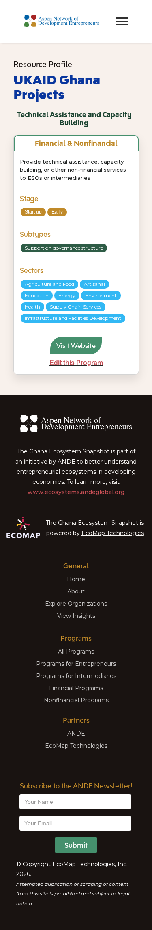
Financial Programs (76, 688)
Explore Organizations (76, 603)
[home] (59, 21)
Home (76, 579)
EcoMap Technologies (112, 533)
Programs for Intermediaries (76, 676)
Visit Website (76, 345)
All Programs (76, 651)
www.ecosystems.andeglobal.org (76, 492)
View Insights (76, 615)
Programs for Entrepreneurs (76, 663)
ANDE (76, 733)
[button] (107, 14)
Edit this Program (76, 362)
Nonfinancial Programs (76, 700)
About (76, 591)
